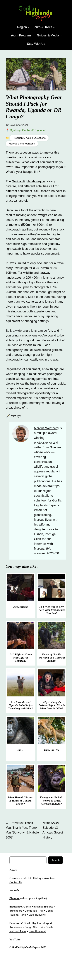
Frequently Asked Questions (29, 138)
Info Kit (27, 878)
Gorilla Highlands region (28, 181)
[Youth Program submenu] (32, 35)
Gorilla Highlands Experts (38, 906)
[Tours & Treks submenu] (54, 27)
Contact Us (15, 882)
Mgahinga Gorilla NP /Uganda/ (27, 130)
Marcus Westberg (46, 428)
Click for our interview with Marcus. (43, 543)
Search (55, 860)
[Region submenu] (28, 27)
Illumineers (15, 910)
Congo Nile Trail (34, 910)
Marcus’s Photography (22, 143)
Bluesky (14, 898)
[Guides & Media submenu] (60, 35)
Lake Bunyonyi (37, 914)
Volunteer (49, 878)
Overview (14, 878)
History (37, 878)
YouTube (14, 939)
